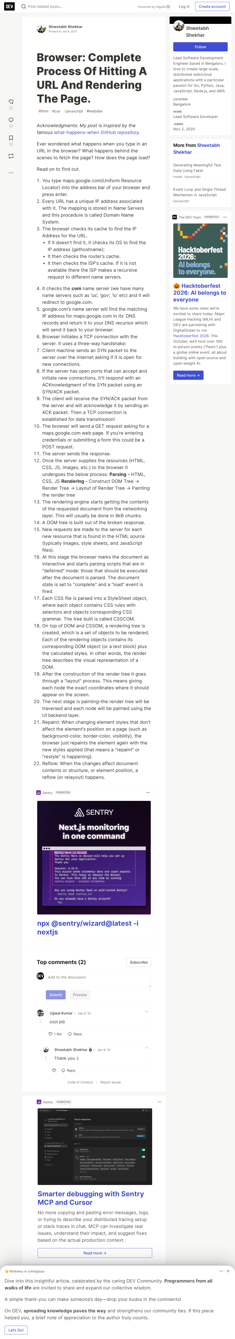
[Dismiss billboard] (228, 1271)
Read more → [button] (95, 1253)
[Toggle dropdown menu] (148, 792)
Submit (56, 994)
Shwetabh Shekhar (66, 26)
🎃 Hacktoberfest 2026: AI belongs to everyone (199, 292)
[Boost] (11, 156)
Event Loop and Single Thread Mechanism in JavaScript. (199, 195)
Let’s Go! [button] (16, 1330)
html (43, 111)
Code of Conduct (80, 1082)
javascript (73, 111)
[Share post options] (11, 172)
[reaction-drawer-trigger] (11, 104)
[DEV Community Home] (9, 6)
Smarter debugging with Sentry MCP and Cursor (91, 1198)
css (56, 111)
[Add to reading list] (11, 140)
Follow (200, 47)
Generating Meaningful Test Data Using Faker (196, 171)
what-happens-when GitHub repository (96, 132)
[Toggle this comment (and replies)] (41, 1021)
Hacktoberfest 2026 (191, 335)
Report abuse (111, 1082)
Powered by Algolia (152, 6)
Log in (184, 6)
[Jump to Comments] (11, 122)
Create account (212, 6)
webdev (95, 111)
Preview (80, 994)
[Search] (23, 6)
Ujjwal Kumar (61, 1013)
